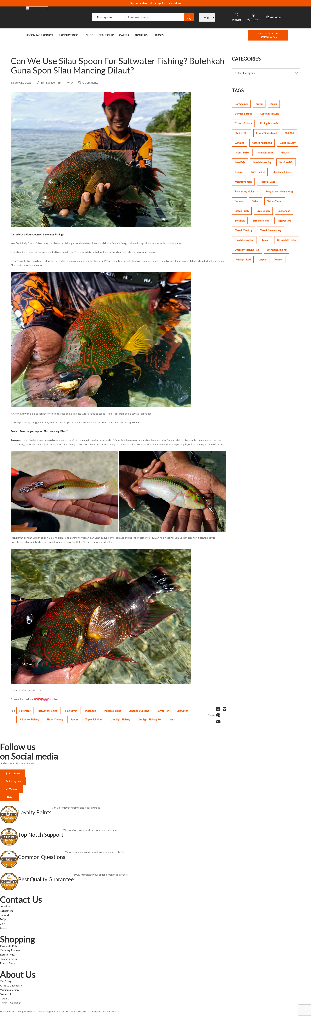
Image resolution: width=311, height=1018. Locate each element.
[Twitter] (224, 709)
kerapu (239, 171)
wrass (173, 719)
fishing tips (242, 133)
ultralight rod (243, 259)
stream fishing (261, 220)
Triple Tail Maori (94, 719)
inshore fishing (112, 710)
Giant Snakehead (262, 142)
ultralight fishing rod (150, 719)
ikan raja (240, 162)
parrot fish (163, 710)
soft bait (240, 220)
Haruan (285, 152)
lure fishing (258, 171)
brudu (259, 103)
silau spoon (263, 210)
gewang (239, 142)
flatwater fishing (47, 710)
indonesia (90, 710)
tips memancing (244, 239)
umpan (263, 259)
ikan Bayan (71, 710)
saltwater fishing (29, 719)
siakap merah (274, 201)
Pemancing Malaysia (246, 191)
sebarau (239, 201)
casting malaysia (269, 113)
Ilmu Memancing (262, 162)
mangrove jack (243, 181)
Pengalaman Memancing (279, 191)
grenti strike (242, 152)
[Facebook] (218, 709)
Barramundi (241, 103)
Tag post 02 (284, 220)
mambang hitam (282, 171)
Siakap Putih (242, 210)
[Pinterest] (218, 715)
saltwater (182, 710)
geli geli (290, 133)
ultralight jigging (276, 249)
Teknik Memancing (270, 230)
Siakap (255, 201)
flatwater (24, 710)
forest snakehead (266, 133)
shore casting (55, 719)
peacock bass (267, 181)
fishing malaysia (269, 123)
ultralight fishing (120, 719)
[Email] (218, 721)
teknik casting (243, 230)
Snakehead (284, 210)
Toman (265, 239)
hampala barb (265, 152)
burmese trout (243, 113)
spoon (74, 719)
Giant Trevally (288, 142)
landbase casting (139, 710)
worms (278, 259)
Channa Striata (243, 123)
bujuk (274, 103)
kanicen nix (286, 162)
